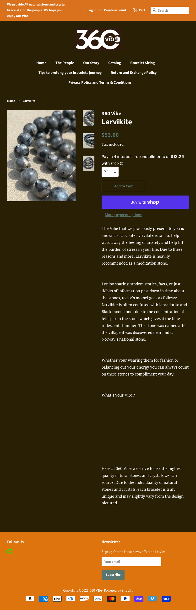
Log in (91, 10)
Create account (115, 10)
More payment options (123, 214)
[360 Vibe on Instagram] (9, 552)
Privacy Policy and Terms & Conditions (99, 82)
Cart (142, 10)
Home (41, 62)
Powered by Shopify (118, 590)
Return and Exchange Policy (134, 72)
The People (64, 62)
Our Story (91, 62)
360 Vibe (96, 590)
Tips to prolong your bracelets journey (70, 72)
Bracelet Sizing (142, 62)
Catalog (114, 62)
